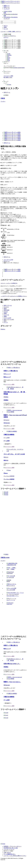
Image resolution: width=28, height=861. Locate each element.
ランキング (7, 8)
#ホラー (6, 25)
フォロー (3, 101)
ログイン (18, 31)
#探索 (5, 27)
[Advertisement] (14, 116)
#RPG (5, 321)
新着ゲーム (7, 5)
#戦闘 (5, 313)
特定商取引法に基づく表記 (11, 848)
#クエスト (6, 307)
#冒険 (5, 316)
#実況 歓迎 (6, 310)
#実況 (5, 308)
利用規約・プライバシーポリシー (13, 846)
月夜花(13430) (5, 557)
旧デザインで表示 (8, 851)
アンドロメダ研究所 (9, 476)
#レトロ (6, 28)
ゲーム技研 (7, 437)
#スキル (6, 311)
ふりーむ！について (9, 849)
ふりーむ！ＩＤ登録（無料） (8, 31)
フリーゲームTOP (8, 259)
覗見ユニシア (7, 374)
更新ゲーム (7, 7)
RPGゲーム (7, 261)
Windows (3, 329)
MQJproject (6, 420)
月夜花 (3, 98)
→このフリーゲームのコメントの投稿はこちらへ (14, 296)
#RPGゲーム (7, 92)
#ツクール (6, 314)
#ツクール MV (7, 318)
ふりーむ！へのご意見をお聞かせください (15, 855)
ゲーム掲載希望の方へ (10, 854)
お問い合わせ (7, 852)
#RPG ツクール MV (9, 319)
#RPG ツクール (8, 305)
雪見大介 (6, 457)
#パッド (6, 322)
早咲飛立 (6, 397)
